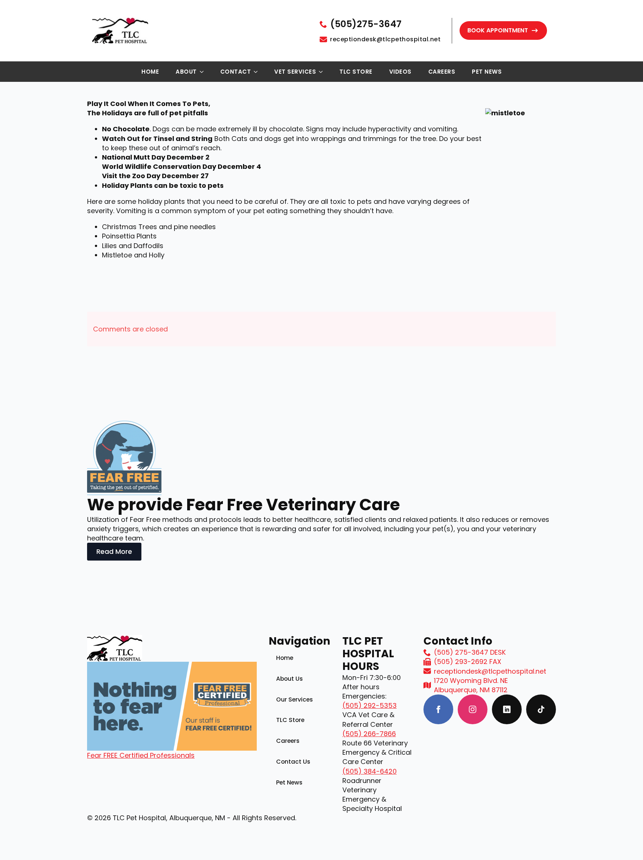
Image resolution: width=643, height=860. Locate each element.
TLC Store (355, 72)
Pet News (487, 72)
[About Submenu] (204, 72)
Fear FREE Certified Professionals (141, 755)
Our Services (294, 699)
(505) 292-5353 (369, 705)
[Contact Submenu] (258, 72)
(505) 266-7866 (369, 733)
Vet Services (295, 72)
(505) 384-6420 (369, 771)
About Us (289, 678)
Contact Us (293, 761)
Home (150, 72)
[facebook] (438, 709)
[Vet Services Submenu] (323, 72)
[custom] (507, 709)
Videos (400, 72)
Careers (441, 72)
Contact (235, 72)
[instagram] (472, 709)
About (186, 72)
